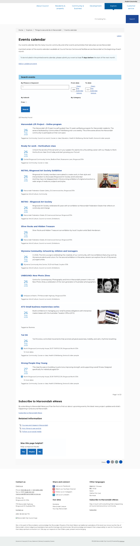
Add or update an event (28, 64)
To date (91, 83)
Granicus (122, 541)
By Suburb (25, 97)
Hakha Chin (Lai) (95, 493)
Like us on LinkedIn (62, 495)
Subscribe (93, 510)
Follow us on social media (31, 432)
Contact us (19, 510)
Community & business (78, 7)
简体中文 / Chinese (96, 486)
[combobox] (132, 1)
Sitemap (40, 541)
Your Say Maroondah (60, 509)
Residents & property (60, 7)
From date (77, 83)
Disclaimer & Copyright (21, 541)
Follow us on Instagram (64, 492)
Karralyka (56, 504)
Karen (92, 491)
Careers (52, 541)
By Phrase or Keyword (29, 83)
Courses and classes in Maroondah (35, 425)
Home (21, 30)
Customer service (131, 7)
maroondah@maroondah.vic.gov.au (28, 494)
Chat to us (19, 486)
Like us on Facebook (63, 486)
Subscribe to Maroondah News (30, 413)
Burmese (93, 495)
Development (96, 6)
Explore (113, 6)
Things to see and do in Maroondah (48, 30)
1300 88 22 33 (25, 490)
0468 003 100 (29, 492)
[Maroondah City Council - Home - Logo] (21, 10)
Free (23, 102)
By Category (76, 97)
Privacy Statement (33, 541)
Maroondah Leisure (59, 506)
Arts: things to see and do (31, 428)
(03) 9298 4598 (37, 490)
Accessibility (47, 541)
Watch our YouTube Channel (66, 489)
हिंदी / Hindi (93, 488)
